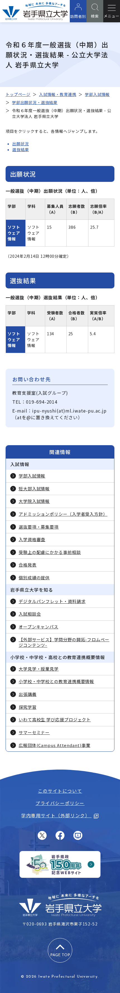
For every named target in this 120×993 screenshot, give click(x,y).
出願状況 (20, 143)
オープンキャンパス (38, 627)
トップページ (18, 94)
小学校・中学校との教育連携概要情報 (56, 681)
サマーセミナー (34, 732)
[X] (42, 835)
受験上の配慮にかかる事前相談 (50, 552)
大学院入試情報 (34, 501)
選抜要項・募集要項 (39, 527)
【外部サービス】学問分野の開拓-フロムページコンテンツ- (64, 642)
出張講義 (28, 694)
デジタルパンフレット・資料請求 (52, 601)
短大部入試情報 (34, 488)
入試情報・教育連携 (57, 94)
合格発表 (28, 565)
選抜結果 (20, 149)
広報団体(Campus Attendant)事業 (54, 745)
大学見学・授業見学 (39, 669)
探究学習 (28, 707)
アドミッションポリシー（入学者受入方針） (63, 514)
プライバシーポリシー (60, 803)
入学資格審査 (32, 539)
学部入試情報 (97, 94)
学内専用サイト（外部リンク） (56, 815)
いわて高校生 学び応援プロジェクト (55, 719)
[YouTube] (77, 835)
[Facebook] (60, 835)
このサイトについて (60, 790)
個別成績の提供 (34, 577)
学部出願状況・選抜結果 (34, 102)
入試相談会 (30, 614)
